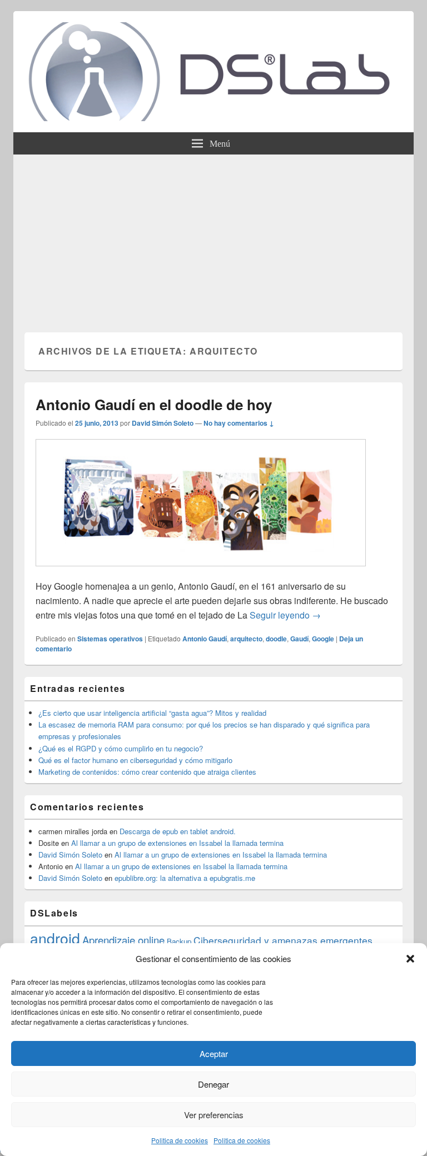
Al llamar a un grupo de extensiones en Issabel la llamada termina (177, 843)
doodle (276, 639)
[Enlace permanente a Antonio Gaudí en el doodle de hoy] (201, 571)
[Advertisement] (213, 238)
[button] (410, 958)
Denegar (213, 1084)
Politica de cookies (179, 1140)
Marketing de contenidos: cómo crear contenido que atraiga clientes (147, 771)
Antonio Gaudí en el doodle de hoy (154, 404)
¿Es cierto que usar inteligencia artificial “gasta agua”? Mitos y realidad (152, 712)
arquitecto (246, 639)
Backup (179, 941)
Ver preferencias (214, 1114)
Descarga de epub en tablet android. (178, 831)
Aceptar (214, 1053)
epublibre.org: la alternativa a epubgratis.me (185, 878)
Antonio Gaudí (204, 639)
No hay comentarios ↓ (238, 423)
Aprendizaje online (123, 940)
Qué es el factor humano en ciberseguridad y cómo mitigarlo (135, 760)
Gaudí (299, 639)
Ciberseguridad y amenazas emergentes (283, 940)
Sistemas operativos (110, 639)
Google (323, 639)
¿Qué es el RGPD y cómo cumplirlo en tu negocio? (120, 748)
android (55, 938)
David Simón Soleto (162, 423)
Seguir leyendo (285, 615)
